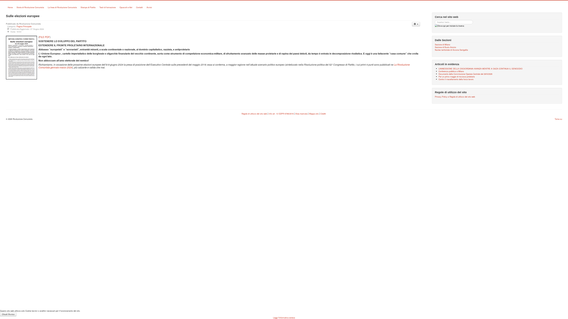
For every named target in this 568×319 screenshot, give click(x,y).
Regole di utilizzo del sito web (254, 113)
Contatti (139, 7)
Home (10, 7)
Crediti (323, 113)
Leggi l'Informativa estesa (284, 317)
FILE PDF (44, 37)
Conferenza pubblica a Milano (451, 71)
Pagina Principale (24, 26)
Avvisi (149, 7)
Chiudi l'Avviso (8, 314)
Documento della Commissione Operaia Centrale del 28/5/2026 (465, 74)
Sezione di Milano (442, 44)
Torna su (558, 119)
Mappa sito (314, 113)
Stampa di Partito (88, 7)
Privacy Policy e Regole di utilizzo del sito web (455, 96)
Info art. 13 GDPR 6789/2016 (281, 113)
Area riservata (301, 113)
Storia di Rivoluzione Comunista (30, 7)
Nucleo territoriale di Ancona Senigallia (451, 50)
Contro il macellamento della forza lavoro (456, 79)
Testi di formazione (107, 7)
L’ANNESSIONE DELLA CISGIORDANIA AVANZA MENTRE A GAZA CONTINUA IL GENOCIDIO (480, 68)
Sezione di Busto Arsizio (445, 47)
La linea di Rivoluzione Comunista (62, 7)
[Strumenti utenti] (416, 24)
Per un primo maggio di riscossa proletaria (457, 76)
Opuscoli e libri (126, 7)
